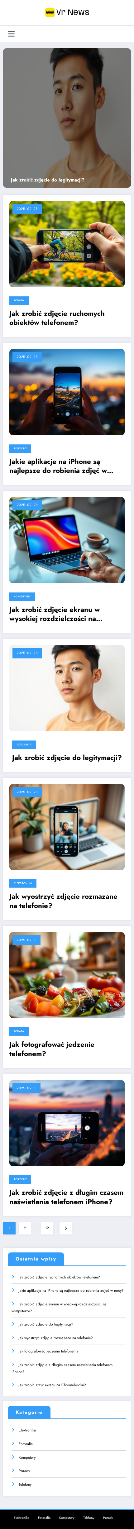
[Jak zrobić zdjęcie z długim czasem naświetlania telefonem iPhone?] (67, 1122)
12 (47, 1228)
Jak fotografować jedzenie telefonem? (51, 1049)
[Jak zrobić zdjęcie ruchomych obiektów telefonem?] (67, 244)
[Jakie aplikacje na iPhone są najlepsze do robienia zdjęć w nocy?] (67, 392)
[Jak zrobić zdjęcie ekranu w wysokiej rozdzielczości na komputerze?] (67, 540)
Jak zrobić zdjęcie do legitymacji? (47, 180)
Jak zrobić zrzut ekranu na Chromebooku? (52, 1385)
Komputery (22, 596)
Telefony (20, 448)
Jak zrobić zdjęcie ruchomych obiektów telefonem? (57, 318)
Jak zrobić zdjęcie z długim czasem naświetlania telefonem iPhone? (66, 1197)
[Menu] (11, 34)
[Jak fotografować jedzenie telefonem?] (67, 974)
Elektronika (23, 883)
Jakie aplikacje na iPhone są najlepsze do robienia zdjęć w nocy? (58, 466)
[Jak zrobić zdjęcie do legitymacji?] (67, 118)
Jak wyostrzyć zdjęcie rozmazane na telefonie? (63, 901)
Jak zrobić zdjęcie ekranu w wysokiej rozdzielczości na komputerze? (54, 614)
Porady (19, 300)
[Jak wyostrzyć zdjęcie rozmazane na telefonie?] (67, 826)
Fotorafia (24, 744)
